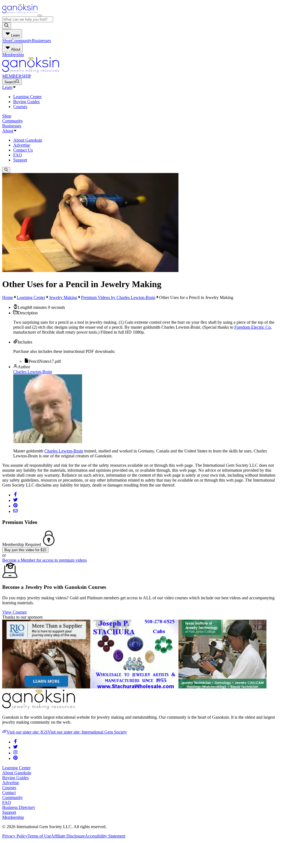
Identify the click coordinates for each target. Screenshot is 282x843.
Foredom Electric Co (252, 327)
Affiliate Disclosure (68, 836)
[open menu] (39, 15)
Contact (9, 792)
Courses (20, 106)
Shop (6, 40)
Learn (7, 87)
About (7, 130)
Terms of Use (39, 836)
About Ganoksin (27, 140)
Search (10, 82)
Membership (13, 54)
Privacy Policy (15, 836)
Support (20, 160)
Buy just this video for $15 (25, 550)
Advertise (21, 145)
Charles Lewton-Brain (32, 371)
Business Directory (18, 807)
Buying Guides (26, 101)
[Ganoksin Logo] (19, 14)
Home (7, 297)
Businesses (41, 40)
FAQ (17, 155)
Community (21, 40)
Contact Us (23, 150)
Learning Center (27, 96)
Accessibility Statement (105, 836)
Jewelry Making (63, 297)
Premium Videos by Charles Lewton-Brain (118, 297)
